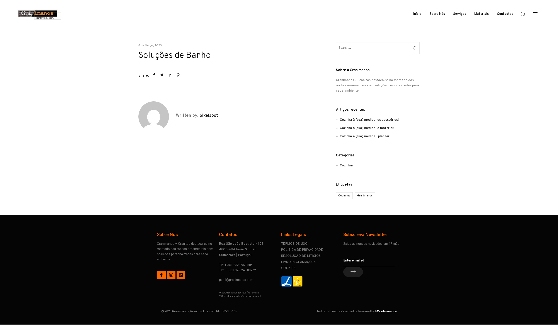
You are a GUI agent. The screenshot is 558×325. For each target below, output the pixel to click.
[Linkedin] (181, 275)
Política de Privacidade (302, 250)
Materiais (481, 14)
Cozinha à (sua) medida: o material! (367, 128)
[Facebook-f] (161, 275)
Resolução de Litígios (301, 256)
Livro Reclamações (298, 262)
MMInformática (386, 311)
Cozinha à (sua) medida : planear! (365, 136)
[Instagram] (171, 275)
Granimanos (365, 196)
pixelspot (208, 116)
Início (417, 14)
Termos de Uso (294, 244)
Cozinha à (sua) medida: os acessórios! (369, 120)
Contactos (505, 14)
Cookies (288, 268)
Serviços (459, 14)
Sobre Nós (437, 14)
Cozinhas (347, 166)
